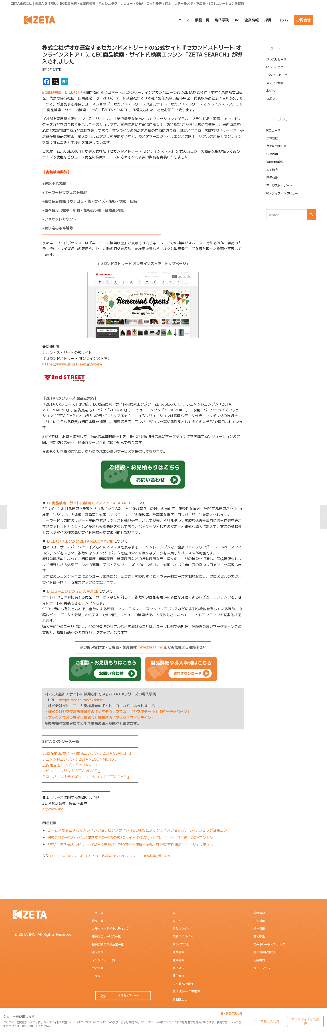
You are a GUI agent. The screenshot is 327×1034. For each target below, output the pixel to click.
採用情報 (259, 913)
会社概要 (97, 968)
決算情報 (178, 952)
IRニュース (273, 130)
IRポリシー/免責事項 (186, 991)
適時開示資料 (275, 162)
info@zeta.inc (150, 647)
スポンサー (273, 99)
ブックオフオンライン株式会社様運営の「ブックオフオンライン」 (101, 717)
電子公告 (272, 177)
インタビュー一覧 (103, 960)
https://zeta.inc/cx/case (81, 699)
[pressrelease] (21, 65)
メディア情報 (275, 83)
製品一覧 (97, 921)
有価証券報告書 (276, 146)
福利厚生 (259, 936)
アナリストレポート (279, 185)
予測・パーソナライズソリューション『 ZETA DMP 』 (86, 776)
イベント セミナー (278, 75)
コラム (96, 975)
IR (174, 913)
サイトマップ (262, 968)
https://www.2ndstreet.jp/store (72, 364)
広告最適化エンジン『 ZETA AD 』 (70, 764)
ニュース (97, 913)
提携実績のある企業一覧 (108, 944)
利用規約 (259, 960)
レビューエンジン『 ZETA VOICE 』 (72, 770)
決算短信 (272, 138)
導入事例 (164, 855)
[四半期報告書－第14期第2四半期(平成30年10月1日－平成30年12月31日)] (323, 517)
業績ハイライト (183, 936)
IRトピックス (274, 67)
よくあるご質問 (183, 983)
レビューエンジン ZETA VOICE (72, 591)
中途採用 (259, 921)
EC (52, 855)
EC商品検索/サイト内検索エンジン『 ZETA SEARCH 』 (87, 753)
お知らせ (272, 91)
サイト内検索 (102, 855)
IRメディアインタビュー (282, 193)
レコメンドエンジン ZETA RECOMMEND (80, 541)
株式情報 (178, 960)
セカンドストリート (127, 855)
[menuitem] (182, 20)
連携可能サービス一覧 (106, 936)
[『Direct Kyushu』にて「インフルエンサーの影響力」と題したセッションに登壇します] (3, 517)
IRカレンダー (181, 928)
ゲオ (88, 855)
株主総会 (272, 170)
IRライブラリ (181, 944)
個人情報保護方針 (265, 952)
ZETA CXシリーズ (70, 855)
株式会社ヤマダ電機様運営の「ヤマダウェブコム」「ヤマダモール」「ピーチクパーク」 (119, 711)
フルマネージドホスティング (110, 928)
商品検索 (149, 855)
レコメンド (74, 92)
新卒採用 (259, 928)
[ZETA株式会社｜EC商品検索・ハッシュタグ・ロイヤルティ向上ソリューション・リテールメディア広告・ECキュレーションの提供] (39, 20)
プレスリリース (276, 59)
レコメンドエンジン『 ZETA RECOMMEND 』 (80, 759)
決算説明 (272, 154)
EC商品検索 (51, 92)
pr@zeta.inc (52, 809)
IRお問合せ (180, 999)
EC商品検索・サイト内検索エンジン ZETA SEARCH (89, 502)
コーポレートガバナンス (269, 944)
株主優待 (178, 975)
